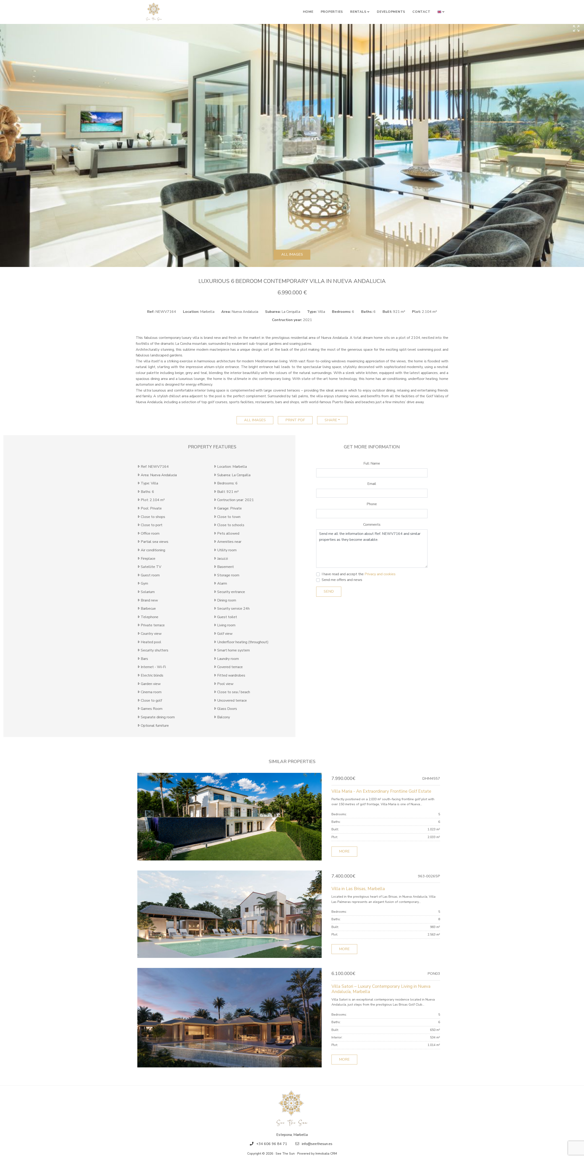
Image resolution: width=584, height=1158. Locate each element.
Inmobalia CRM (326, 1153)
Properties (332, 12)
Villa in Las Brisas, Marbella (358, 889)
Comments (372, 524)
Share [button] (331, 420)
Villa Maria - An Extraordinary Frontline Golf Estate (381, 791)
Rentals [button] (358, 12)
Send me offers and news (342, 579)
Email (371, 483)
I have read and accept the (359, 574)
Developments (391, 12)
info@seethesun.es (317, 1143)
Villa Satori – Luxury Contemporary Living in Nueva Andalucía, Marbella (380, 989)
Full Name (371, 463)
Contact (421, 12)
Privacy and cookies (380, 574)
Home (308, 12)
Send (329, 591)
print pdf (295, 420)
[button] (441, 12)
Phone (372, 504)
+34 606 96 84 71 (271, 1143)
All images (292, 254)
